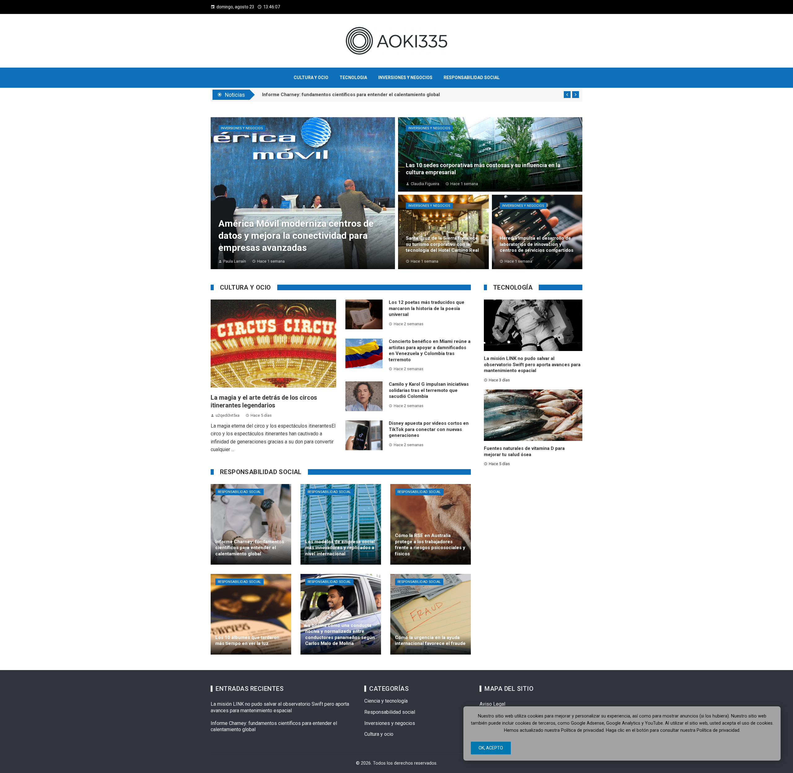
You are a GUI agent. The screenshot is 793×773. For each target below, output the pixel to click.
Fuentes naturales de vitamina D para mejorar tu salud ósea (524, 451)
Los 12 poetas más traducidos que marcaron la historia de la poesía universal (426, 308)
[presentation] (567, 94)
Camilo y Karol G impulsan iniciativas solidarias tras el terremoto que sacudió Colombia (429, 390)
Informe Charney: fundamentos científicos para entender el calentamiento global (351, 95)
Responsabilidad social (239, 492)
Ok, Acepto (491, 747)
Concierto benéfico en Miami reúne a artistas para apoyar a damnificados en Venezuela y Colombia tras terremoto (430, 350)
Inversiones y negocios (242, 128)
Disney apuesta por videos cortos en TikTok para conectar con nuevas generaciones (429, 429)
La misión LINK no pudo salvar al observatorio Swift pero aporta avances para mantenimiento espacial (532, 364)
